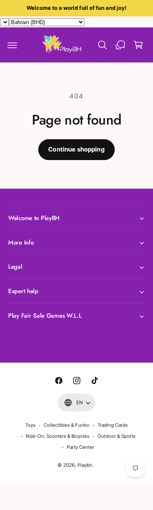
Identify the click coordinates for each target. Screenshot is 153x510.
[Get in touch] (120, 45)
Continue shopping (76, 149)
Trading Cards (113, 425)
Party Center (80, 447)
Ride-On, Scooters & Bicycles (57, 436)
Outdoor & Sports (116, 436)
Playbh (85, 465)
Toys (30, 425)
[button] (12, 45)
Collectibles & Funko (66, 425)
